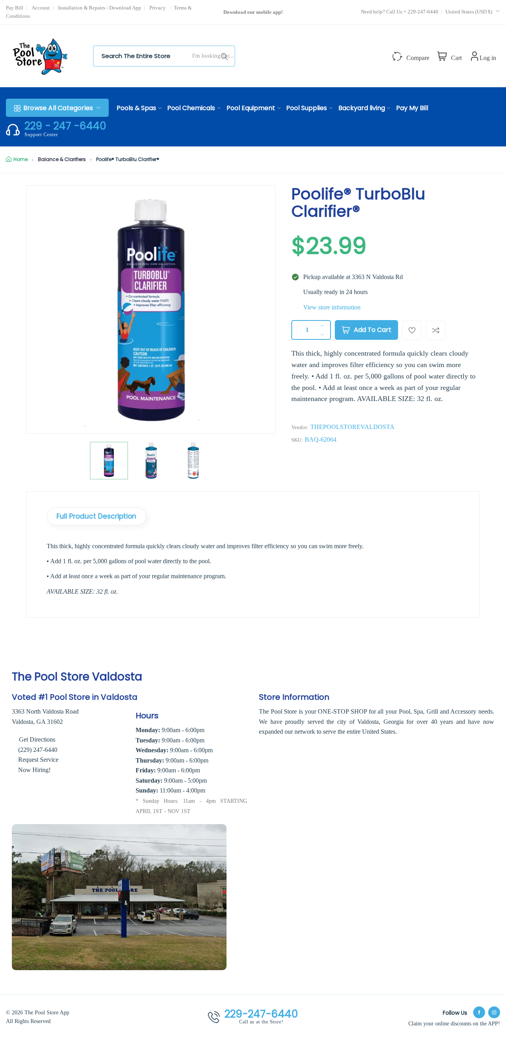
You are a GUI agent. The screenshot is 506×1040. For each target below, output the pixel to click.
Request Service (38, 759)
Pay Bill (14, 8)
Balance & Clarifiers (62, 159)
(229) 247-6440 (37, 749)
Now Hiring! (34, 769)
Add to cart (372, 329)
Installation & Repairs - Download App (99, 8)
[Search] (225, 56)
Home (20, 159)
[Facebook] (479, 1012)
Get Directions (36, 739)
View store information (332, 307)
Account (41, 8)
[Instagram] (494, 1012)
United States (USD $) (469, 12)
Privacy (158, 8)
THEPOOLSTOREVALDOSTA (352, 426)
